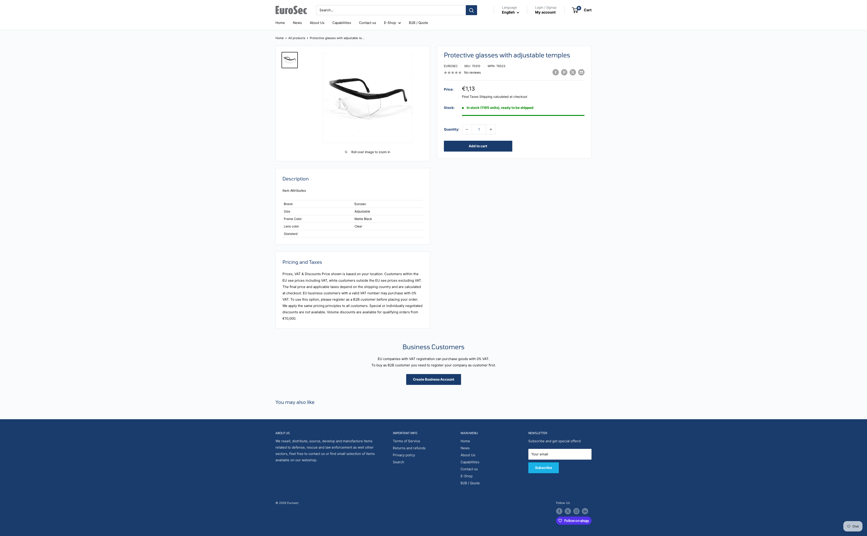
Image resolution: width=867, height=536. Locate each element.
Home (280, 23)
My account (545, 12)
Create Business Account (433, 379)
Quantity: (451, 129)
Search (398, 462)
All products (296, 38)
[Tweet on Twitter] (573, 72)
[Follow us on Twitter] (568, 511)
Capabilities (341, 23)
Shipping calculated (494, 96)
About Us (317, 23)
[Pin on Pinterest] (564, 72)
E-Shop (390, 23)
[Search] (471, 10)
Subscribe (543, 468)
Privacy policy (404, 455)
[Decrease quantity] (467, 129)
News (297, 23)
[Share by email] (581, 72)
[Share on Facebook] (555, 72)
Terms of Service (406, 441)
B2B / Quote (418, 23)
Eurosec (451, 66)
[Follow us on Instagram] (576, 511)
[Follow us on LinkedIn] (585, 511)
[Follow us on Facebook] (559, 511)
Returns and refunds (409, 448)
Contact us (367, 23)
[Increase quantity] (491, 129)
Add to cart (478, 146)
